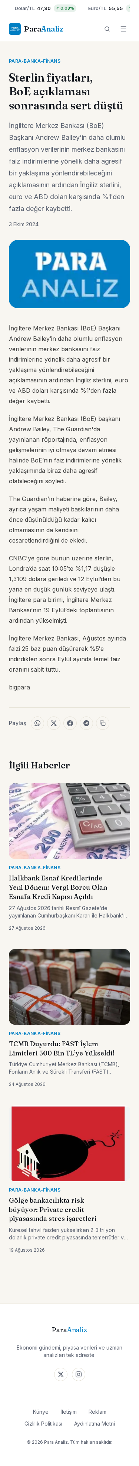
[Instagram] (78, 1374)
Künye (41, 1412)
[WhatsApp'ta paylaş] (37, 723)
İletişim (68, 1412)
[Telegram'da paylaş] (86, 723)
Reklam (97, 1412)
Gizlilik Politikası (43, 1423)
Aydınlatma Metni (94, 1423)
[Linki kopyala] (102, 723)
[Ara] (107, 29)
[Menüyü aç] (123, 29)
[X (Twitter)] (60, 1374)
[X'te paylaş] (53, 723)
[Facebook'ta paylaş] (70, 723)
